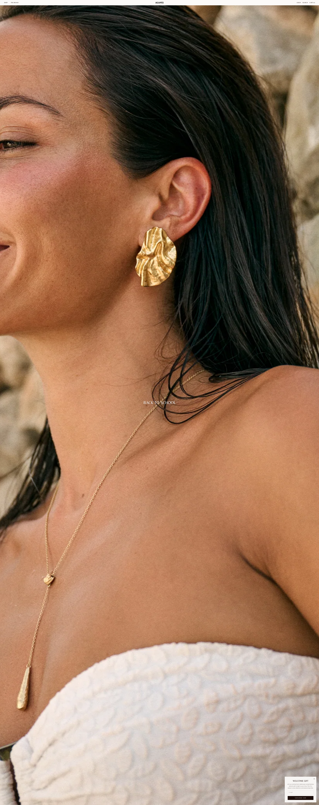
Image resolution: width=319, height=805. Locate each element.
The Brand (14, 2)
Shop (5, 2)
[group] (159, 402)
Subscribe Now (300, 798)
